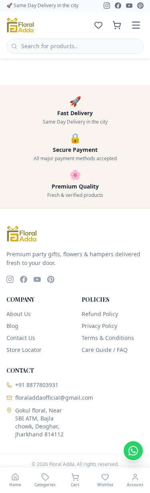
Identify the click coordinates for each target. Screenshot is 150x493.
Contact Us (20, 338)
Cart (75, 484)
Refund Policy (100, 314)
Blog (12, 326)
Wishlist (105, 484)
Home (15, 484)
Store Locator (24, 350)
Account (135, 484)
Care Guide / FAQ (105, 350)
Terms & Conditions (108, 338)
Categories (45, 484)
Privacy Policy (99, 326)
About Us (18, 314)
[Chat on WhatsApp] (133, 450)
